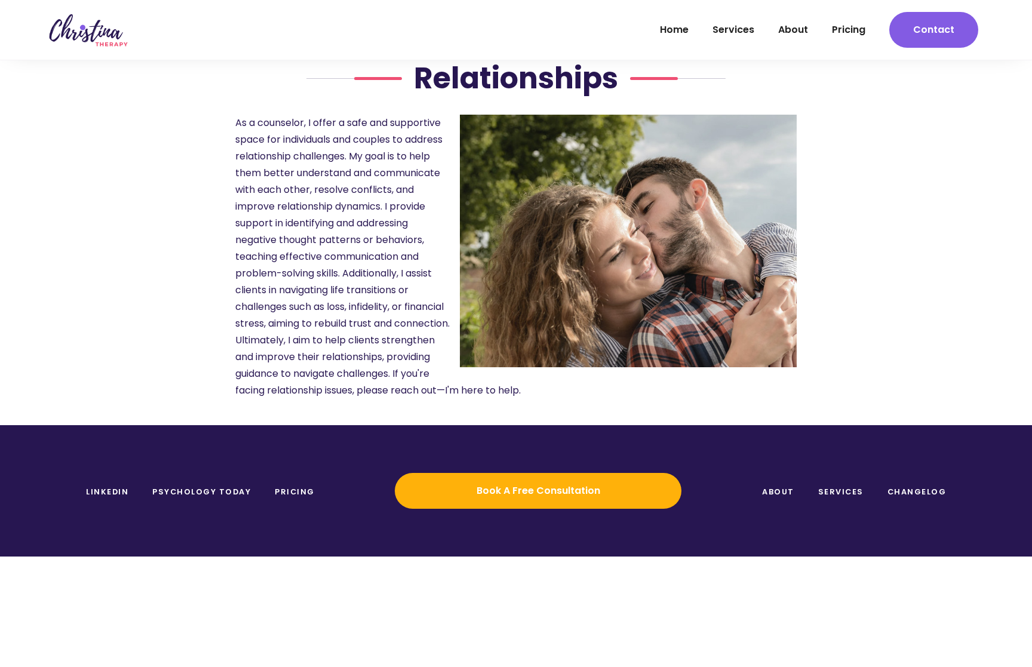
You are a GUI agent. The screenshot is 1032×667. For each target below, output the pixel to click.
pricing (848, 29)
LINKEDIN (107, 492)
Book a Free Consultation (538, 490)
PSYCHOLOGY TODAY (201, 492)
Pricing (295, 492)
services (733, 29)
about (793, 29)
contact (933, 29)
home (674, 29)
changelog (917, 492)
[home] (88, 30)
